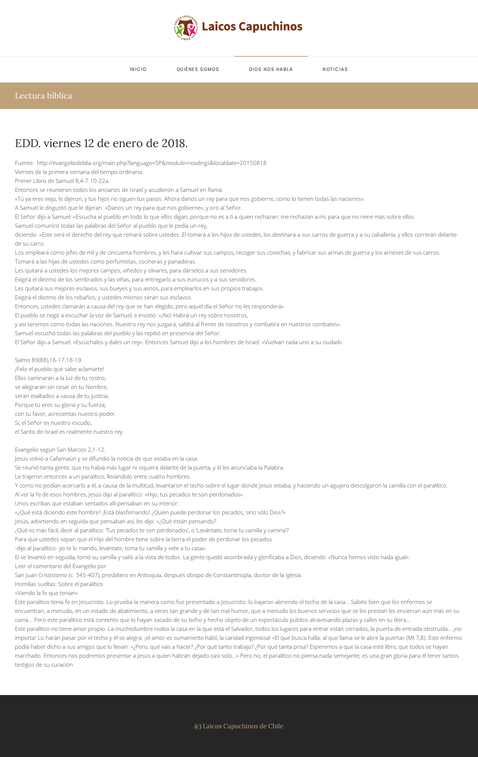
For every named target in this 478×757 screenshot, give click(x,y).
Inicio (138, 69)
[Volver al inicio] (239, 28)
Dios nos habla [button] (271, 69)
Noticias (335, 69)
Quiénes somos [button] (198, 69)
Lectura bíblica (43, 95)
